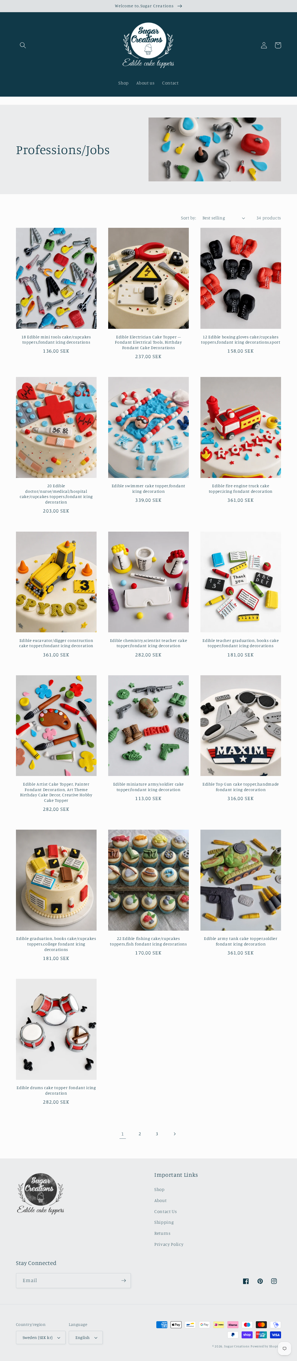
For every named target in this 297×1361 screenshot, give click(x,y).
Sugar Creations (237, 1346)
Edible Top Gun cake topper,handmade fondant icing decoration (240, 786)
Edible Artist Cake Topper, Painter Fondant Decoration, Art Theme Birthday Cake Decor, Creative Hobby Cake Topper (56, 792)
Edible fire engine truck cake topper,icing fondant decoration (241, 488)
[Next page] (174, 1134)
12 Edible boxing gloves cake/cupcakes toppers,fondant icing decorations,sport (240, 339)
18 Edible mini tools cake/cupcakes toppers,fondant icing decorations (56, 339)
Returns (162, 1233)
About (160, 1200)
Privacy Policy (168, 1244)
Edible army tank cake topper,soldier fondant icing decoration (241, 941)
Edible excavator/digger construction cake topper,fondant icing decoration (56, 643)
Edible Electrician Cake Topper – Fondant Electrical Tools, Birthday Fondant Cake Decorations (148, 342)
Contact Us (165, 1211)
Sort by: (188, 218)
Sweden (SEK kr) (38, 1337)
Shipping (164, 1222)
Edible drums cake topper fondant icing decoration (56, 1090)
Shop (159, 1189)
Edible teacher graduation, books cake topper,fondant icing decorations (240, 643)
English (82, 1337)
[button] (23, 45)
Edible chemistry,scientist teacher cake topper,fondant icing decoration (148, 643)
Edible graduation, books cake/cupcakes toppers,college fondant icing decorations (56, 944)
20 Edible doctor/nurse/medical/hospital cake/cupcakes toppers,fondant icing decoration (56, 493)
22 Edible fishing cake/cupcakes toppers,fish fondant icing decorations (148, 941)
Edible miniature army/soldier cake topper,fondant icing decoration (148, 786)
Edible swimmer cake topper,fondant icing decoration (148, 488)
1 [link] (122, 1134)
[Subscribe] (124, 1280)
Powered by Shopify (266, 1346)
